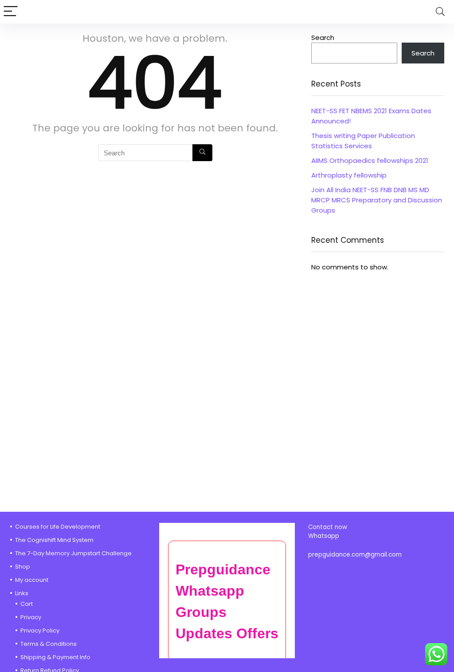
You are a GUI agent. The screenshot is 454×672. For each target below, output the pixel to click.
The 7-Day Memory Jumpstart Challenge (73, 553)
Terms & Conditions (48, 644)
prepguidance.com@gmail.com (355, 554)
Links (21, 593)
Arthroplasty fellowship (349, 175)
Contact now (328, 527)
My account (31, 580)
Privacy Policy (39, 630)
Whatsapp (323, 536)
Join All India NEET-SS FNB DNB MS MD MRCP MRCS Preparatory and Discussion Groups (376, 200)
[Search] (440, 12)
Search (322, 37)
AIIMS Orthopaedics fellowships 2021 (369, 160)
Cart (26, 604)
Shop (22, 566)
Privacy (30, 617)
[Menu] (10, 12)
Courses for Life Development (57, 526)
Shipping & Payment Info (55, 657)
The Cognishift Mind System (54, 540)
